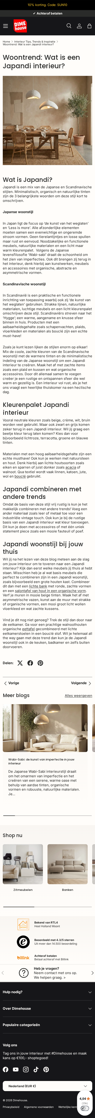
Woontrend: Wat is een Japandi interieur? (28, 44)
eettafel (28, 629)
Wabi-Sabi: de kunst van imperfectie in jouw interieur (41, 761)
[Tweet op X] (20, 663)
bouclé (20, 476)
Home (6, 41)
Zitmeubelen (23, 890)
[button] (89, 26)
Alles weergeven (78, 695)
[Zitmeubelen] (23, 864)
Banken (67, 890)
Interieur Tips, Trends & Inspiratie (34, 41)
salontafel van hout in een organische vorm (50, 591)
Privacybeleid (11, 1107)
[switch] (85, 1108)
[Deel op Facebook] (30, 663)
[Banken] (68, 864)
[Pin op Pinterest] (40, 663)
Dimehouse (20, 1100)
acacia (70, 467)
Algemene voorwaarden (39, 1107)
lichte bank (38, 586)
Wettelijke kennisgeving (73, 1107)
